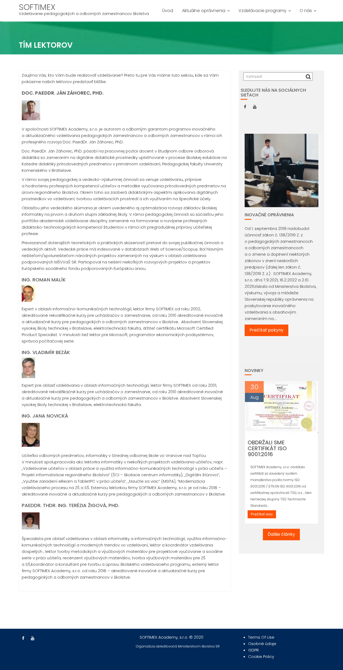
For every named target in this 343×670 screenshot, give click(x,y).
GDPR (253, 650)
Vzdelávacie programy (262, 11)
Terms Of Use (261, 637)
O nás (306, 11)
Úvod (167, 11)
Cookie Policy (261, 656)
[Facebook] (245, 107)
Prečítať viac (262, 514)
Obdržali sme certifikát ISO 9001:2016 (267, 448)
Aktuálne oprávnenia (203, 11)
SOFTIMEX (37, 7)
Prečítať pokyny (266, 330)
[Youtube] (254, 107)
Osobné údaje (262, 643)
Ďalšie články (281, 534)
